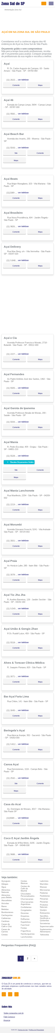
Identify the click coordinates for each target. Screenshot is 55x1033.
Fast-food (25, 925)
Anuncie (7, 1020)
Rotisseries (45, 913)
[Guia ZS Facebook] (4, 994)
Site (15, 153)
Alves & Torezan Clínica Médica (24, 662)
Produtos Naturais (44, 906)
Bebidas (5, 909)
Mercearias (45, 890)
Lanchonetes (26, 937)
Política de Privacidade (36, 1030)
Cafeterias (6, 918)
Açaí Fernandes (14, 374)
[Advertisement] (27, 19)
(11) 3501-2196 (13, 540)
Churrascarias (27, 899)
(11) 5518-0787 (13, 642)
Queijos (43, 910)
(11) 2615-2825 (13, 80)
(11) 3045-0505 (13, 710)
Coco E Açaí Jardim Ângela (22, 838)
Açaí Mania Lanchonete (19, 490)
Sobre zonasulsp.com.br (14, 1013)
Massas (43, 887)
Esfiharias (25, 919)
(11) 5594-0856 (13, 422)
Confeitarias (26, 907)
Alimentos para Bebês (6, 896)
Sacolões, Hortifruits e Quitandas (45, 918)
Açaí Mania (11, 442)
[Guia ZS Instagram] (17, 994)
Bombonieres (7, 912)
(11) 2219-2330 (13, 504)
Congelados (26, 910)
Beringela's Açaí (15, 730)
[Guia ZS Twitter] (11, 994)
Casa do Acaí (13, 804)
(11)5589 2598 (12, 818)
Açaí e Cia (10, 337)
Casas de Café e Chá (6, 925)
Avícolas (5, 903)
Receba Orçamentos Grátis (22, 462)
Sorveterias (45, 923)
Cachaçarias (7, 915)
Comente (16, 85)
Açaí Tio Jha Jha (15, 594)
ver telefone (23, 79)
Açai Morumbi (13, 524)
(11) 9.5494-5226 (14, 608)
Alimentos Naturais (5, 891)
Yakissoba (44, 934)
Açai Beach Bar (14, 133)
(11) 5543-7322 (13, 148)
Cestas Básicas (24, 882)
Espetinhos (26, 922)
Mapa (40, 85)
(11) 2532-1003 (13, 778)
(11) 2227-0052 (13, 354)
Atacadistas (6, 900)
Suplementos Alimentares (46, 930)
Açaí (7, 63)
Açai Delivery (13, 246)
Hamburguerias (28, 934)
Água (3, 887)
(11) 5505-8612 (13, 388)
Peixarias (44, 899)
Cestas (4, 934)
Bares (4, 906)
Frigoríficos (26, 931)
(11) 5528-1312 (13, 456)
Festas (24, 928)
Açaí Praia (11, 560)
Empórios (25, 916)
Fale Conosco (9, 1017)
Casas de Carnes (5, 930)
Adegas (4, 884)
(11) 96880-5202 (13, 854)
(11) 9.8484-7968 (14, 260)
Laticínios (44, 881)
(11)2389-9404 (12, 192)
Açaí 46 (9, 100)
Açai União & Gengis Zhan (21, 628)
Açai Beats (11, 178)
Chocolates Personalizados (27, 895)
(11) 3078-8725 (13, 574)
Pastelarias (45, 896)
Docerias (25, 913)
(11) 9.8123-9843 (14, 744)
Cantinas (5, 921)
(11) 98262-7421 (13, 226)
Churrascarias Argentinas (27, 903)
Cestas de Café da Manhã (25, 888)
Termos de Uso (23, 1030)
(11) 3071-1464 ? (14, 676)
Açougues (5, 881)
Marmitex (44, 884)
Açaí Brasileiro (13, 212)
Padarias (44, 893)
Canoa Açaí (11, 764)
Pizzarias (44, 902)
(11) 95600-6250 (13, 114)
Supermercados (47, 926)
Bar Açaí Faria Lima (17, 696)
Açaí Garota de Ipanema (20, 408)
